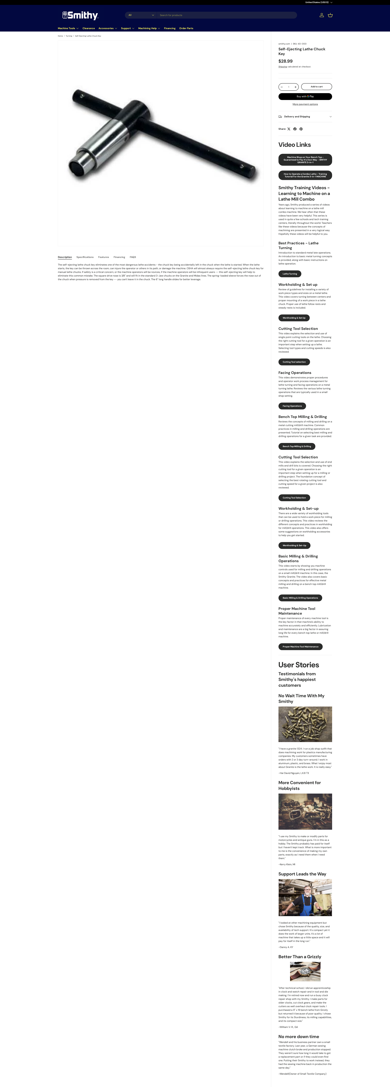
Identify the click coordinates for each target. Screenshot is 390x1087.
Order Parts (186, 28)
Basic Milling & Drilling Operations (300, 597)
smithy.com (284, 43)
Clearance (89, 28)
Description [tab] (65, 257)
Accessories (106, 28)
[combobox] (211, 15)
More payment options (305, 104)
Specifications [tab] (85, 257)
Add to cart (317, 86)
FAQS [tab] (133, 257)
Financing (170, 28)
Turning (69, 36)
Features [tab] (103, 257)
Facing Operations (292, 406)
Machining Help (147, 28)
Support (126, 28)
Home (60, 36)
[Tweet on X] (289, 129)
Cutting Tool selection (294, 362)
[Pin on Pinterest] (301, 129)
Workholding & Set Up (294, 317)
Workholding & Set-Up (294, 545)
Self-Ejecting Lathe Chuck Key (88, 36)
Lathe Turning (290, 273)
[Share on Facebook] (295, 129)
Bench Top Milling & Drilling (297, 446)
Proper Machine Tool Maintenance (300, 646)
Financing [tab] (119, 257)
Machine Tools (66, 28)
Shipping (282, 66)
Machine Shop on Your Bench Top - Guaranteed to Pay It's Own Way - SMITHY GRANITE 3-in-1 (305, 160)
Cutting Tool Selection (294, 497)
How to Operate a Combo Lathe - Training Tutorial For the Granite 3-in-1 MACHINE (305, 175)
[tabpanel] (161, 272)
